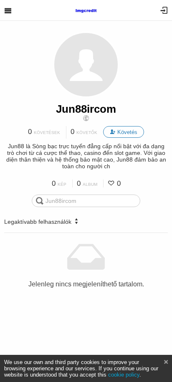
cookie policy (123, 375)
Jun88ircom (86, 109)
